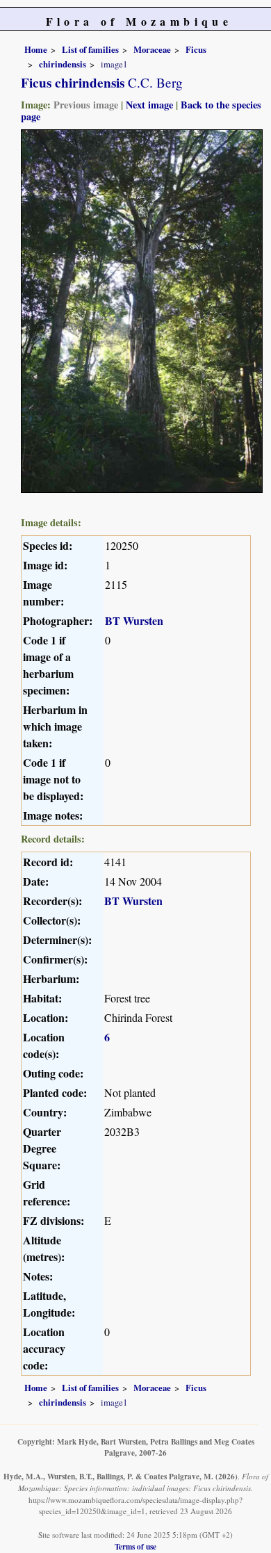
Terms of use (135, 1546)
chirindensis (62, 64)
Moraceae (152, 49)
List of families (90, 49)
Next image (149, 104)
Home (35, 49)
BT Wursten (134, 620)
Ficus (196, 49)
